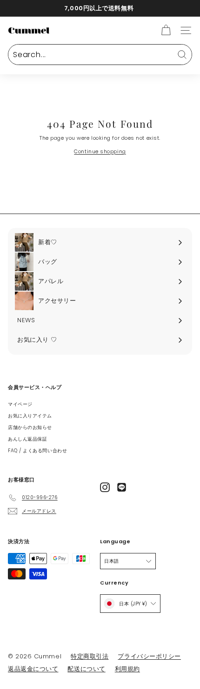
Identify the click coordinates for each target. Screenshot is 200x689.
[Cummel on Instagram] (105, 487)
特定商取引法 (89, 656)
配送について (86, 668)
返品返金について (33, 668)
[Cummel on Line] (122, 487)
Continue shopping (100, 151)
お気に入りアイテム (30, 415)
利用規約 (127, 668)
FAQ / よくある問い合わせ (37, 450)
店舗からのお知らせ (30, 427)
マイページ (20, 404)
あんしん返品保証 (27, 439)
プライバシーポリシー (149, 656)
